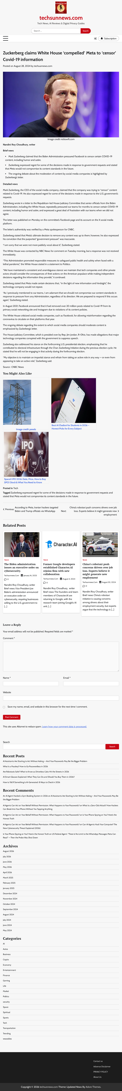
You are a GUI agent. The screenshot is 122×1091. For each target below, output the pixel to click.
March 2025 (8, 877)
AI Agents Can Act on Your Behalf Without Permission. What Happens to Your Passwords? (41, 805)
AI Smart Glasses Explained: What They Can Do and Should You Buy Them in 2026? (39, 777)
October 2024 (9, 904)
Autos (5, 949)
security (6, 1002)
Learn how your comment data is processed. (64, 726)
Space (5, 1007)
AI (4, 943)
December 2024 (10, 893)
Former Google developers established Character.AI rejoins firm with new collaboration (59, 569)
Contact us (98, 1061)
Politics (6, 996)
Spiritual (6, 1012)
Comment (9, 638)
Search (6, 742)
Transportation (9, 1028)
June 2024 (7, 925)
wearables (7, 1038)
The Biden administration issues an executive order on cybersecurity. (21, 567)
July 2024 (7, 920)
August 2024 (8, 914)
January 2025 (8, 888)
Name (7, 677)
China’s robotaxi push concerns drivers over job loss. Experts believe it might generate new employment (98, 570)
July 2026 (7, 856)
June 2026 (7, 862)
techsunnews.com (61, 17)
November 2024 (10, 898)
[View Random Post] (95, 38)
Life (4, 986)
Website (7, 692)
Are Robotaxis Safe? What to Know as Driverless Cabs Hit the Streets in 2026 (36, 771)
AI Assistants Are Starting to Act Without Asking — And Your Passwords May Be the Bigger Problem (45, 761)
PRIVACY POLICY (100, 1072)
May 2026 (7, 867)
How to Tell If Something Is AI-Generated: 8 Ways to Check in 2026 (31, 782)
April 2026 (7, 872)
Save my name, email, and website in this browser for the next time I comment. (47, 706)
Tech (15, 488)
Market (6, 991)
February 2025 (9, 883)
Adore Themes (93, 1086)
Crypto (6, 959)
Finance (6, 975)
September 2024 (10, 909)
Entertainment (9, 970)
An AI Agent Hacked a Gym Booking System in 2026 (25, 796)
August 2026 (8, 851)
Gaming (6, 980)
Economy (7, 965)
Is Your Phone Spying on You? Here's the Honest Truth (26, 834)
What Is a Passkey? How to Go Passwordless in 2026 (25, 766)
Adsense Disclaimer (101, 1066)
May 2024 (7, 930)
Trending (7, 1033)
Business (7, 954)
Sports (6, 1017)
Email (67, 677)
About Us (97, 1077)
